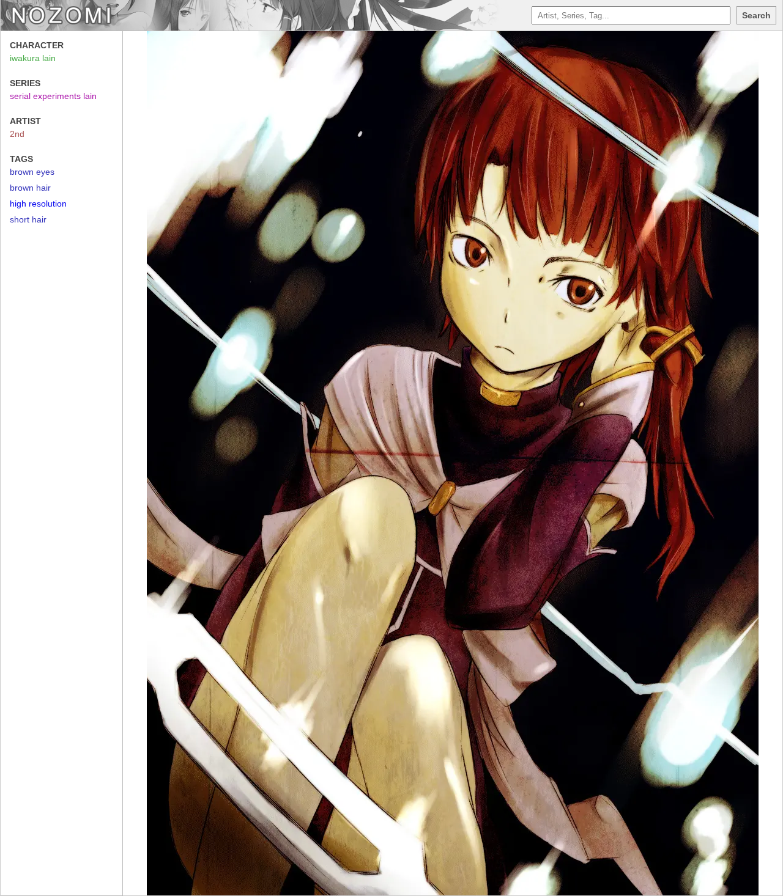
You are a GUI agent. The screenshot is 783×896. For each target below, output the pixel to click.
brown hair (30, 188)
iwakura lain (33, 58)
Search (756, 15)
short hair (28, 219)
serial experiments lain (53, 96)
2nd (17, 134)
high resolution (38, 203)
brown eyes (32, 172)
